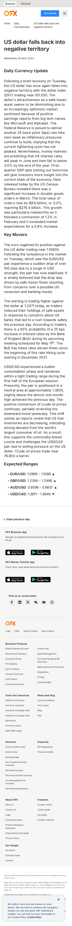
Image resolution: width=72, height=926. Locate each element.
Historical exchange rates (17, 715)
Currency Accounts (14, 684)
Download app (12, 757)
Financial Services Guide (17, 833)
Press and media (45, 752)
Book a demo (48, 631)
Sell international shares (16, 788)
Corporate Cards (13, 659)
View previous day (18, 519)
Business (10, 3)
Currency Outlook (46, 700)
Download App (44, 682)
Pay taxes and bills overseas (18, 775)
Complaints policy (13, 820)
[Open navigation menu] (64, 13)
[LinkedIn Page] (20, 602)
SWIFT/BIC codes (13, 731)
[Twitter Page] (28, 602)
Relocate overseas (14, 770)
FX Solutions (11, 664)
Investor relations (46, 820)
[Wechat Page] (36, 602)
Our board (10, 850)
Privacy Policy (12, 838)
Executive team (12, 855)
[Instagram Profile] (52, 602)
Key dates (42, 815)
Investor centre (45, 804)
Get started (50, 13)
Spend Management (46, 654)
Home (7, 23)
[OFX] (10, 13)
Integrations (43, 672)
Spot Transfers (12, 669)
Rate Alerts (10, 720)
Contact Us (10, 809)
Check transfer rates (15, 747)
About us (9, 804)
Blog (40, 710)
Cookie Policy (34, 917)
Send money (11, 752)
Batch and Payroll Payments (50, 667)
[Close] (58, 899)
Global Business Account (17, 648)
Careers (9, 860)
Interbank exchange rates (17, 710)
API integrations (45, 747)
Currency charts (13, 725)
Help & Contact (30, 631)
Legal (8, 815)
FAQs (17, 631)
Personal (25, 3)
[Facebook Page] (12, 602)
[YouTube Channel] (44, 602)
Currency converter (14, 705)
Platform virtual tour (15, 700)
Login (8, 631)
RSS (40, 715)
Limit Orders (11, 679)
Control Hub (43, 648)
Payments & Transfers (15, 654)
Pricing (40, 677)
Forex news (43, 705)
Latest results (44, 809)
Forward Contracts (14, 674)
